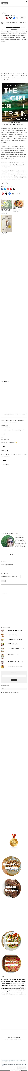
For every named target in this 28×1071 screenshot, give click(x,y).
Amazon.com (13, 122)
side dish (22, 990)
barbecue (12, 979)
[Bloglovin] (14, 189)
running (18, 990)
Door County (12, 983)
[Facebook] (2, 189)
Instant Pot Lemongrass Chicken (15, 666)
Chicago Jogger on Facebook (10, 692)
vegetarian (15, 994)
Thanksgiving (3, 994)
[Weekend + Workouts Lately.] (18, 203)
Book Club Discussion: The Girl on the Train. (14, 414)
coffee (20, 981)
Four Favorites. (4, 232)
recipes (14, 990)
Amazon (13, 124)
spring (16, 992)
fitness (23, 983)
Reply (4, 433)
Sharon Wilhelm (4, 450)
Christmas (16, 981)
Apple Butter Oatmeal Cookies (15, 630)
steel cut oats (20, 992)
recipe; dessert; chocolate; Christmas (7, 990)
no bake (3, 988)
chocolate (10, 981)
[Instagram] (8, 189)
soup (14, 992)
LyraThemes (19, 1039)
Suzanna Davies (4, 425)
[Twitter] (5, 189)
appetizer (3, 979)
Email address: (4, 576)
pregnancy (12, 988)
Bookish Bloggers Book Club (13, 27)
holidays (11, 985)
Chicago (6, 981)
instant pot (15, 985)
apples (7, 979)
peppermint (7, 988)
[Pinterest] (11, 189)
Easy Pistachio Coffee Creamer (15, 639)
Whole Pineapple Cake (13, 654)
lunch (21, 985)
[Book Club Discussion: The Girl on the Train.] (6, 204)
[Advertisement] (14, 58)
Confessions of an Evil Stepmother (10, 35)
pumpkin (17, 988)
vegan (11, 994)
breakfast (17, 979)
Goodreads (14, 29)
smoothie (6, 992)
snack (11, 992)
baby (10, 979)
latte (19, 985)
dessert (3, 983)
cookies (23, 981)
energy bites (17, 983)
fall (20, 983)
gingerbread (6, 985)
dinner (7, 983)
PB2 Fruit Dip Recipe (13, 643)
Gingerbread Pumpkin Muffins (15, 634)
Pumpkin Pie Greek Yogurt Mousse (16, 648)
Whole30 (20, 994)
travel (8, 994)
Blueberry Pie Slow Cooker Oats (15, 661)
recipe (22, 988)
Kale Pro (18, 1037)
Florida (2, 985)
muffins (24, 985)
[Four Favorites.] (6, 223)
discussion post (19, 33)
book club (7, 381)
